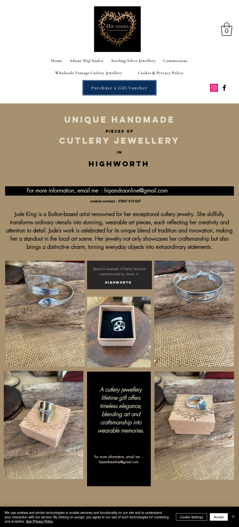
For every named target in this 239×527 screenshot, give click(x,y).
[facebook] (224, 88)
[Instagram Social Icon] (214, 88)
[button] (226, 29)
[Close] (233, 516)
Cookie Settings (191, 517)
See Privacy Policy (39, 521)
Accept (219, 517)
